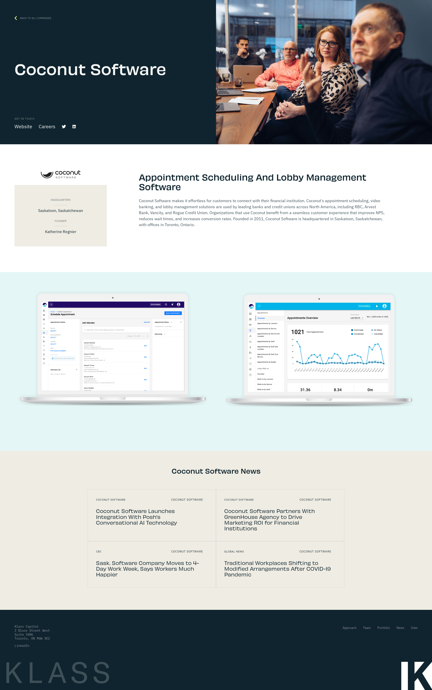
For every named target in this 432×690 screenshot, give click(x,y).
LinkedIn (22, 645)
